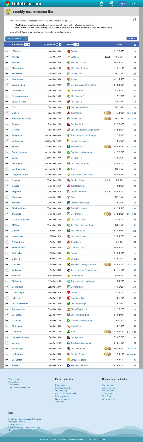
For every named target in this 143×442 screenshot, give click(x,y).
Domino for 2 (77, 119)
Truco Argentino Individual (82, 281)
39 (135, 113)
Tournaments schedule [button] (17, 39)
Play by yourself (62, 396)
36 (135, 186)
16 (135, 107)
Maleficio (16, 203)
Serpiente (16, 191)
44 (131, 119)
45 (135, 85)
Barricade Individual (80, 203)
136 (134, 192)
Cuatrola (74, 259)
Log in (122, 4)
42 (135, 180)
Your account (14, 379)
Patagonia (17, 135)
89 (135, 68)
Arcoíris (16, 365)
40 (128, 354)
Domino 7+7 (76, 158)
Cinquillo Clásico (78, 219)
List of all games (62, 399)
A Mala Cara (18, 242)
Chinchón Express (79, 236)
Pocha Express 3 (79, 208)
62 (135, 124)
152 (134, 96)
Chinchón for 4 (77, 96)
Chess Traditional (79, 309)
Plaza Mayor (18, 68)
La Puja (15, 343)
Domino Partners (78, 191)
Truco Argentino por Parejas (83, 135)
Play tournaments (63, 388)
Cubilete (16, 264)
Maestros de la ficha (21, 119)
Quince (15, 231)
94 (135, 163)
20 (131, 113)
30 (135, 247)
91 (135, 337)
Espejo (15, 158)
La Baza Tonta (19, 102)
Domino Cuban (77, 180)
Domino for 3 (77, 74)
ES (95, 439)
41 (135, 264)
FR (104, 439)
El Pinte (15, 225)
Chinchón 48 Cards (79, 68)
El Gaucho (17, 281)
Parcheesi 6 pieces (79, 298)
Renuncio (16, 332)
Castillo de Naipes (20, 219)
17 (131, 332)
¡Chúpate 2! (17, 51)
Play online (60, 385)
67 (135, 79)
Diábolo (15, 113)
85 (135, 270)
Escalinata (17, 360)
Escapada (16, 315)
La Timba (16, 270)
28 (128, 119)
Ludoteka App (61, 391)
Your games (13, 385)
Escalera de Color (20, 337)
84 (135, 320)
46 (135, 91)
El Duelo (16, 62)
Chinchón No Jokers (80, 163)
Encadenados (18, 247)
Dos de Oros (18, 90)
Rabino (15, 124)
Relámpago (17, 348)
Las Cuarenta (18, 169)
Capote (15, 186)
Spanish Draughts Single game (85, 130)
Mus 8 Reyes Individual (81, 175)
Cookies (88, 439)
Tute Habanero (77, 186)
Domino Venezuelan (80, 141)
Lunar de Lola (18, 85)
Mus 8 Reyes (77, 326)
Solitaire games (108, 391)
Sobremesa (17, 79)
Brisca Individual (78, 62)
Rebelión (16, 275)
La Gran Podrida (20, 304)
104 (134, 242)
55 (135, 141)
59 (135, 62)
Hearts (74, 292)
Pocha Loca (76, 102)
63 (128, 147)
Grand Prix (17, 320)
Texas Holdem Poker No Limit (84, 270)
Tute (73, 169)
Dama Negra (18, 292)
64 (135, 119)
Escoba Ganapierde (80, 315)
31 (135, 292)
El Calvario (17, 163)
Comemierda (77, 90)
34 (135, 304)
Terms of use (61, 402)
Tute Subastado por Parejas (83, 225)
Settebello (17, 253)
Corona (15, 130)
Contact (11, 430)
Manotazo (17, 197)
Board (109, 396)
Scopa (74, 253)
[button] (25, 44)
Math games (107, 393)
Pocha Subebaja (78, 304)
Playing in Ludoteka (17, 422)
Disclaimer (79, 439)
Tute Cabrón (76, 113)
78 (135, 51)
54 (131, 349)
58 (135, 326)
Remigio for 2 (77, 337)
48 (131, 354)
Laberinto (16, 298)
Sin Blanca (17, 74)
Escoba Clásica (78, 147)
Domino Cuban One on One (83, 85)
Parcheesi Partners (79, 365)
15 (135, 135)
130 (134, 365)
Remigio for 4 (77, 124)
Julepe (74, 79)
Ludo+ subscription (16, 424)
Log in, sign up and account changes (24, 419)
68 (135, 147)
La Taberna (17, 354)
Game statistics (108, 399)
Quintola (16, 259)
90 (135, 169)
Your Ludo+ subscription (19, 387)
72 (131, 147)
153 (134, 219)
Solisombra (17, 287)
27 (128, 214)
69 (135, 158)
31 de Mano (17, 326)
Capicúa (16, 180)
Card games (107, 385)
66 (135, 315)
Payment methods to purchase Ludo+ (25, 427)
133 (134, 152)
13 (135, 130)
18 (128, 113)
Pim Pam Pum (19, 208)
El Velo (15, 147)
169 (134, 236)
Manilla (15, 57)
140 (134, 74)
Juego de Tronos (20, 175)
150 (134, 287)
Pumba (74, 51)
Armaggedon (18, 309)
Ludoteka (21, 3)
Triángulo (16, 214)
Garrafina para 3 (78, 247)
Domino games (108, 388)
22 (135, 259)
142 (134, 231)
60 (135, 208)
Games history (14, 382)
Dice (104, 396)
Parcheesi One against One (83, 264)
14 (135, 57)
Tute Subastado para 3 (81, 343)
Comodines (17, 236)
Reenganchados (20, 96)
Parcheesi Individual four (82, 152)
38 (135, 197)
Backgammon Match (80, 107)
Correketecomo (19, 152)
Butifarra (74, 57)
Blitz (14, 107)
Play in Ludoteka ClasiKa (66, 393)
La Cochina (17, 141)
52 (135, 175)
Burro (73, 197)
